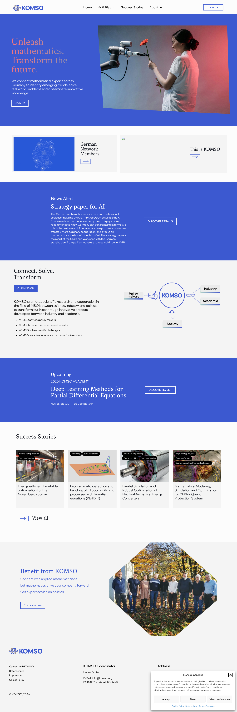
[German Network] (51, 147)
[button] (230, 675)
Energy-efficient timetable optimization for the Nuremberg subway (38, 490)
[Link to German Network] (96, 161)
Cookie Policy (178, 706)
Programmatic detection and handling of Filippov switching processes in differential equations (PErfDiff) (92, 492)
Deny (193, 699)
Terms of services (206, 706)
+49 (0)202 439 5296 (105, 681)
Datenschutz (191, 706)
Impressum (15, 675)
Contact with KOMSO (21, 666)
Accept (166, 699)
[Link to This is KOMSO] (153, 154)
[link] (153, 154)
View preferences (219, 699)
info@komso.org (102, 678)
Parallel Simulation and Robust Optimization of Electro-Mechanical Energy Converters (142, 492)
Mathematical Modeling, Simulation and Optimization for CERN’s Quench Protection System (196, 492)
